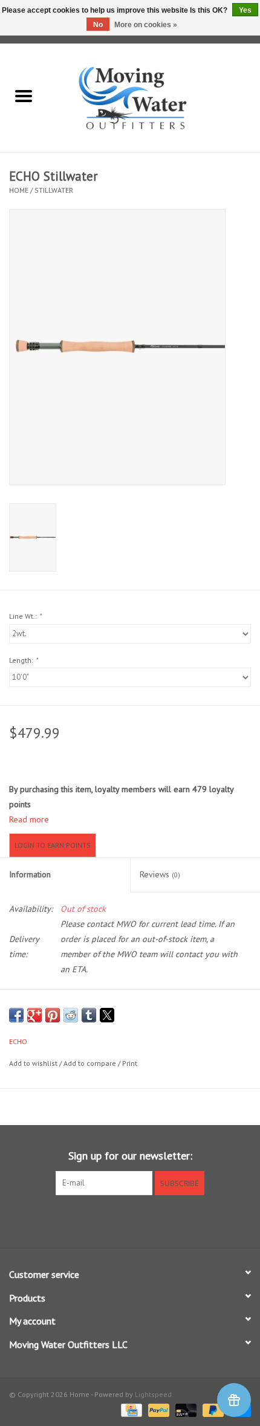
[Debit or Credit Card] (184, 1409)
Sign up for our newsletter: (130, 1155)
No (98, 25)
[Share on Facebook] (16, 1015)
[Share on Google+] (34, 1015)
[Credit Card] (130, 1409)
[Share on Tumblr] (89, 1015)
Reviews (160, 874)
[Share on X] (107, 1015)
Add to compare (90, 1063)
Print (129, 1063)
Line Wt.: (25, 616)
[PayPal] (157, 1409)
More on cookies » (145, 25)
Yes (245, 10)
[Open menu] (23, 95)
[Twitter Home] (130, 1220)
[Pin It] (52, 1015)
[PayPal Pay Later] (212, 1409)
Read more (29, 819)
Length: (23, 660)
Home (18, 190)
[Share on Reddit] (70, 1015)
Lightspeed (153, 1394)
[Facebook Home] (108, 1220)
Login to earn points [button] (53, 845)
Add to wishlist (34, 1063)
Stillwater (53, 190)
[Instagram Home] (151, 1220)
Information (30, 874)
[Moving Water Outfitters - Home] (153, 97)
